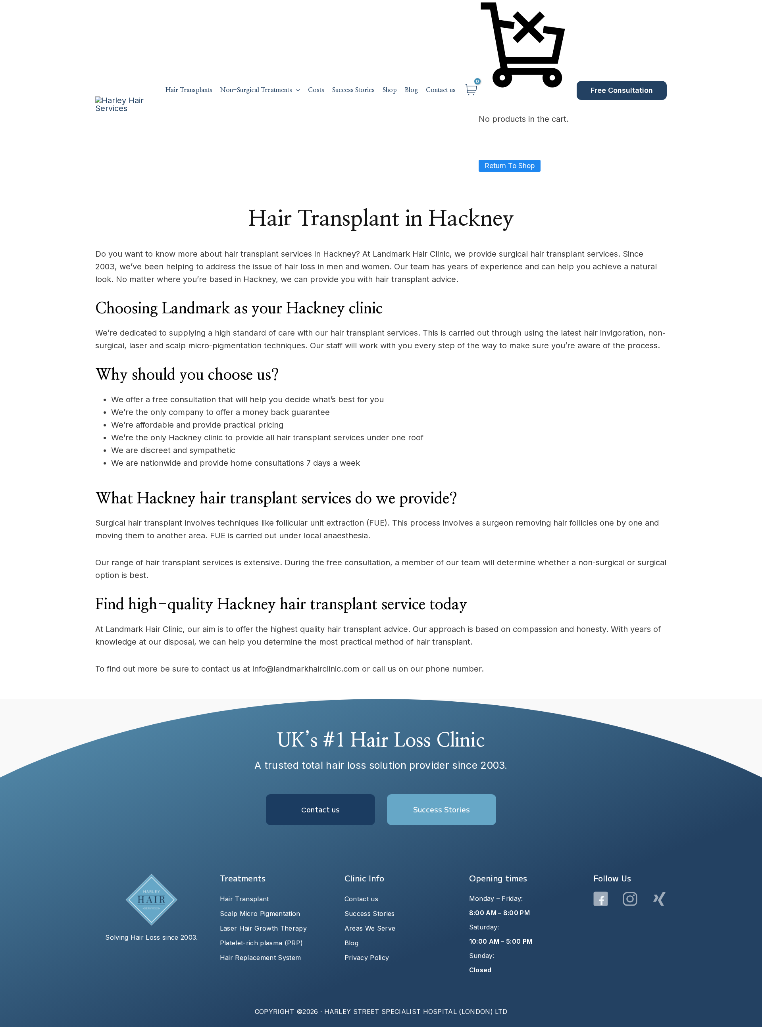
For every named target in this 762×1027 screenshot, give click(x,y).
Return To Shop (510, 165)
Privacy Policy (366, 958)
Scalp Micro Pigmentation (260, 914)
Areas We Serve (369, 928)
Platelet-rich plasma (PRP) (261, 943)
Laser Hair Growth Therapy (263, 928)
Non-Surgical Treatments (256, 90)
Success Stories (353, 90)
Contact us (441, 90)
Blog (411, 90)
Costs (316, 90)
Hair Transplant (244, 899)
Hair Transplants (188, 90)
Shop (390, 90)
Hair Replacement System (260, 958)
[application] (296, 90)
